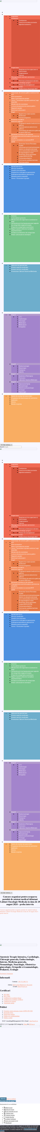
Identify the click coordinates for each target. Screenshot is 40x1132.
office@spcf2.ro (22, 986)
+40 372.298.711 (23, 981)
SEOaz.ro (32, 1024)
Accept (26, 1129)
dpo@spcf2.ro (33, 1021)
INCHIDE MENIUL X (6, 445)
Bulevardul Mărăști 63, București (22, 985)
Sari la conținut (11, 1099)
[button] (8, 1101)
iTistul (25, 1024)
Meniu (3, 1099)
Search (2, 447)
